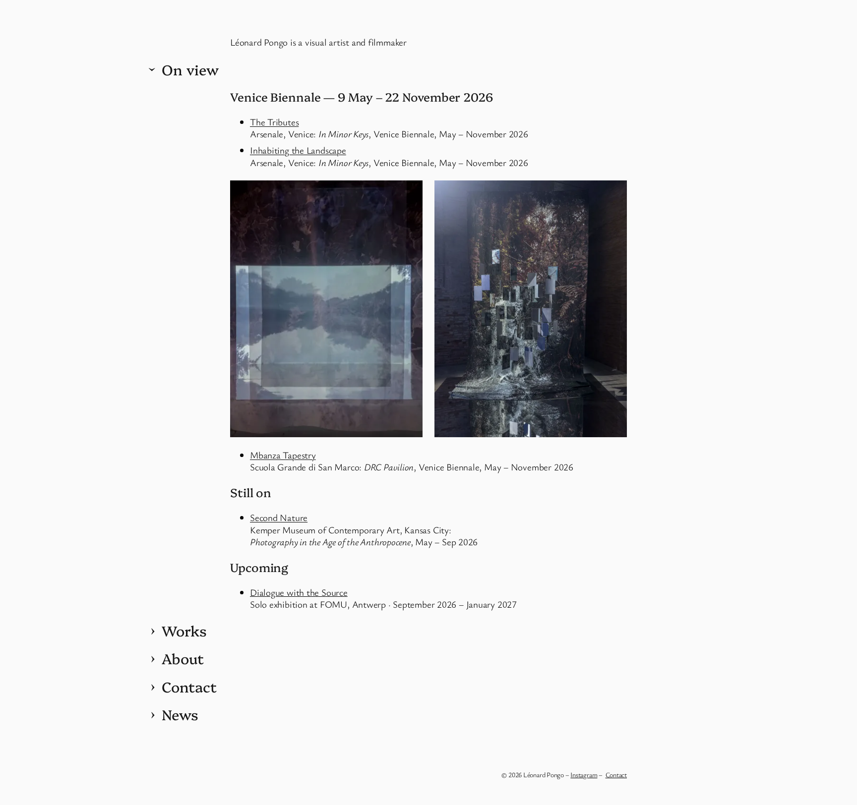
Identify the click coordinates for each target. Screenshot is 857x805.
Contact (189, 686)
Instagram (583, 774)
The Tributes (274, 121)
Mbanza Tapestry (283, 455)
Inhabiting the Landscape (298, 150)
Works (184, 630)
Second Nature (278, 517)
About (183, 658)
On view (190, 69)
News (180, 714)
